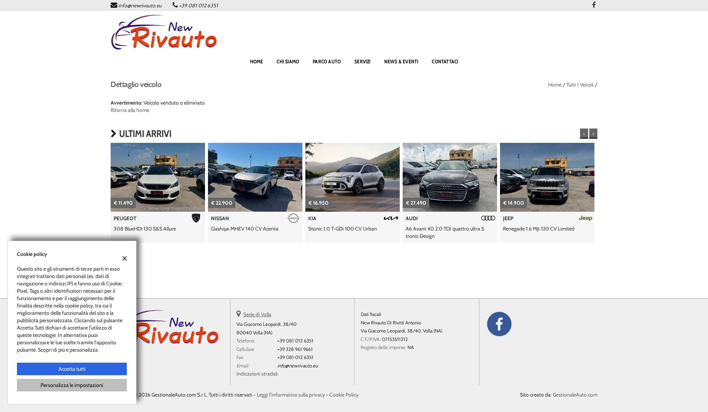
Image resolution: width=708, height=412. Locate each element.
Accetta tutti (72, 369)
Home (555, 84)
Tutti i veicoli (580, 84)
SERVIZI (362, 61)
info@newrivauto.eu (140, 5)
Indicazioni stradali (257, 373)
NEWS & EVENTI (401, 61)
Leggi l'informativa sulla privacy (291, 394)
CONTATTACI (445, 61)
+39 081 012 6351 (198, 5)
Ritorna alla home (130, 110)
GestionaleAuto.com (575, 394)
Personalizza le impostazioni (72, 385)
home (256, 61)
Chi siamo (288, 61)
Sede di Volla (257, 314)
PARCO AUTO (327, 61)
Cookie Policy (343, 394)
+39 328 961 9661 (295, 349)
